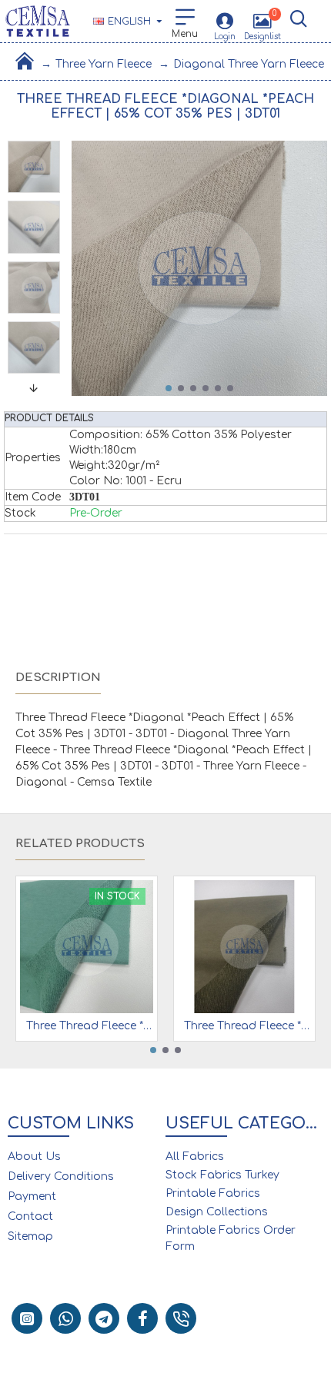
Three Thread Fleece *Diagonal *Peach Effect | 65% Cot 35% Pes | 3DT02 (247, 1026)
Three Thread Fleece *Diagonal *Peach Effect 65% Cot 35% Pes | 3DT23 (89, 1026)
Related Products (80, 843)
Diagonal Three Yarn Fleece (248, 64)
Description (58, 677)
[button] (169, 388)
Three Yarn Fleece (103, 64)
